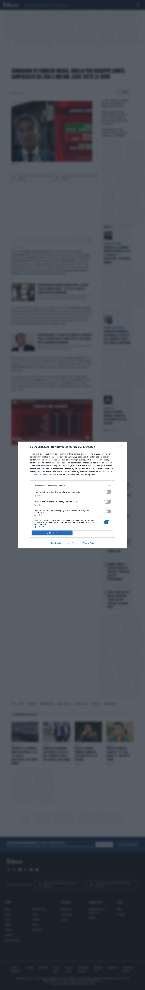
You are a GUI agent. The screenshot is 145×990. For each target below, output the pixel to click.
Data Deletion (56, 543)
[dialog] (72, 495)
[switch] (107, 492)
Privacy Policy (88, 543)
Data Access (72, 543)
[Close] (121, 447)
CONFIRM (52, 533)
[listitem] (72, 485)
